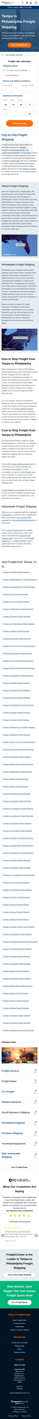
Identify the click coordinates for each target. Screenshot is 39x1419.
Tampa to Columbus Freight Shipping (17, 934)
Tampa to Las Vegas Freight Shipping (17, 831)
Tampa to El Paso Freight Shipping (16, 897)
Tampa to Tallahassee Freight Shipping (18, 609)
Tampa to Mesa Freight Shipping (15, 786)
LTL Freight (8, 1091)
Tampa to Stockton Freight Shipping (16, 616)
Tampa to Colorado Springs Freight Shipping (20, 942)
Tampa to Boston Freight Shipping (16, 971)
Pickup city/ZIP (8, 85)
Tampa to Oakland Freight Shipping (16, 735)
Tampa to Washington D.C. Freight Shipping (20, 579)
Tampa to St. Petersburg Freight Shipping (19, 624)
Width (12, 100)
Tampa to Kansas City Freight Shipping (18, 838)
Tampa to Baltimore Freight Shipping (17, 979)
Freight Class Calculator (19, 1342)
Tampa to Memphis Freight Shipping (17, 794)
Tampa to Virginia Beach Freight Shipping (19, 587)
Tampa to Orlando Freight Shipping (16, 713)
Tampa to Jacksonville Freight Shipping (18, 846)
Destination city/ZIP (27, 85)
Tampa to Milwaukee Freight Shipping (17, 772)
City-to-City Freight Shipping (19, 1275)
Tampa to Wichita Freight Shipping (16, 572)
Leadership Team (19, 1323)
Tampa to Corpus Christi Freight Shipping (19, 927)
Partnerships (19, 1326)
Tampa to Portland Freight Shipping (16, 690)
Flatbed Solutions (11, 1102)
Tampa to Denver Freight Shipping (16, 912)
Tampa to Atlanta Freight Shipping (16, 1008)
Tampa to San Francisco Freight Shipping (19, 646)
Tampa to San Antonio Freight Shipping (18, 661)
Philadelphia (6, 515)
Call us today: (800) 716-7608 (20, 7)
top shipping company (28, 169)
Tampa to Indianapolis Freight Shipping (18, 853)
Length (5, 100)
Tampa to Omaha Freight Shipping (16, 720)
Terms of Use (26, 1416)
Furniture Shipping (12, 1133)
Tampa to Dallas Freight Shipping (16, 919)
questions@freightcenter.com (20, 1393)
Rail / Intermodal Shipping (11, 1155)
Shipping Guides (19, 1352)
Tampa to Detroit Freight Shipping (16, 905)
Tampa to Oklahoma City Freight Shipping (19, 727)
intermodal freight (18, 150)
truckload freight (13, 153)
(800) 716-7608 (19, 1365)
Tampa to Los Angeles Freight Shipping (18, 809)
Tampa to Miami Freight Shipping (15, 779)
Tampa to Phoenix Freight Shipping (16, 698)
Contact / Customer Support (19, 1330)
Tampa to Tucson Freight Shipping (16, 602)
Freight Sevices (10, 1071)
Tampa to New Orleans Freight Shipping (18, 749)
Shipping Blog (19, 1346)
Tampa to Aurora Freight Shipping (16, 1001)
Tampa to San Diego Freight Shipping (17, 653)
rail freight (27, 153)
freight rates (15, 161)
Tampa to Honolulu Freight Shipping (17, 868)
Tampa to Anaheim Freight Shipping (17, 1023)
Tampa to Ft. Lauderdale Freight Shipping (19, 875)
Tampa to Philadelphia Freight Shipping (18, 705)
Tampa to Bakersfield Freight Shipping (17, 986)
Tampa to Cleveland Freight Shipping (17, 949)
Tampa (32, 512)
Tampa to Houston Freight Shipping (16, 860)
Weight (5, 109)
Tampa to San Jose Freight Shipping (17, 639)
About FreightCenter (20, 1320)
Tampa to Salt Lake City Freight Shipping (18, 668)
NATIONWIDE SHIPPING (14, 55)
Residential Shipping (13, 1122)
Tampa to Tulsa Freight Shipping (15, 594)
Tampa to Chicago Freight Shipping (16, 956)
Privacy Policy (13, 1416)
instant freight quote (14, 530)
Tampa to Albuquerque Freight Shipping (18, 1030)
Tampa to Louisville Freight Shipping (17, 801)
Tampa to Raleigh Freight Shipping (16, 683)
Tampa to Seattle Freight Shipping (16, 631)
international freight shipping (23, 520)
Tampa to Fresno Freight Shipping (16, 882)
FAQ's (19, 1349)
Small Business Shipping (16, 1112)
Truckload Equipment (13, 1143)
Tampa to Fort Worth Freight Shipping (17, 890)
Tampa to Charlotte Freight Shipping (17, 964)
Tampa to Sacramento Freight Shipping (18, 676)
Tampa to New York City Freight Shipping (19, 742)
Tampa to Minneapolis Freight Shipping (18, 764)
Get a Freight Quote (20, 45)
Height (20, 100)
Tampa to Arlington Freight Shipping (17, 1016)
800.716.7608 (20, 541)
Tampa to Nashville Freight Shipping (17, 757)
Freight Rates (9, 1081)
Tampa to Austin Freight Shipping (15, 993)
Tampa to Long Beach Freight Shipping (18, 816)
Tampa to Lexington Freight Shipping (17, 823)
